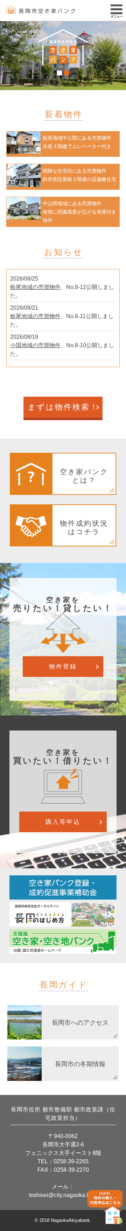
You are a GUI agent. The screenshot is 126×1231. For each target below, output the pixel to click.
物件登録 (63, 666)
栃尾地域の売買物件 (35, 287)
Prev (9, 56)
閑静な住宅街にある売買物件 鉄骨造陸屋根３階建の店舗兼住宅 (79, 175)
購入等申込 (63, 822)
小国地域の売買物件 (35, 345)
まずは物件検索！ (63, 407)
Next (116, 56)
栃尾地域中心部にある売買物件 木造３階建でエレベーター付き (77, 142)
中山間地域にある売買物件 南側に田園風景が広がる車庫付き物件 (79, 212)
